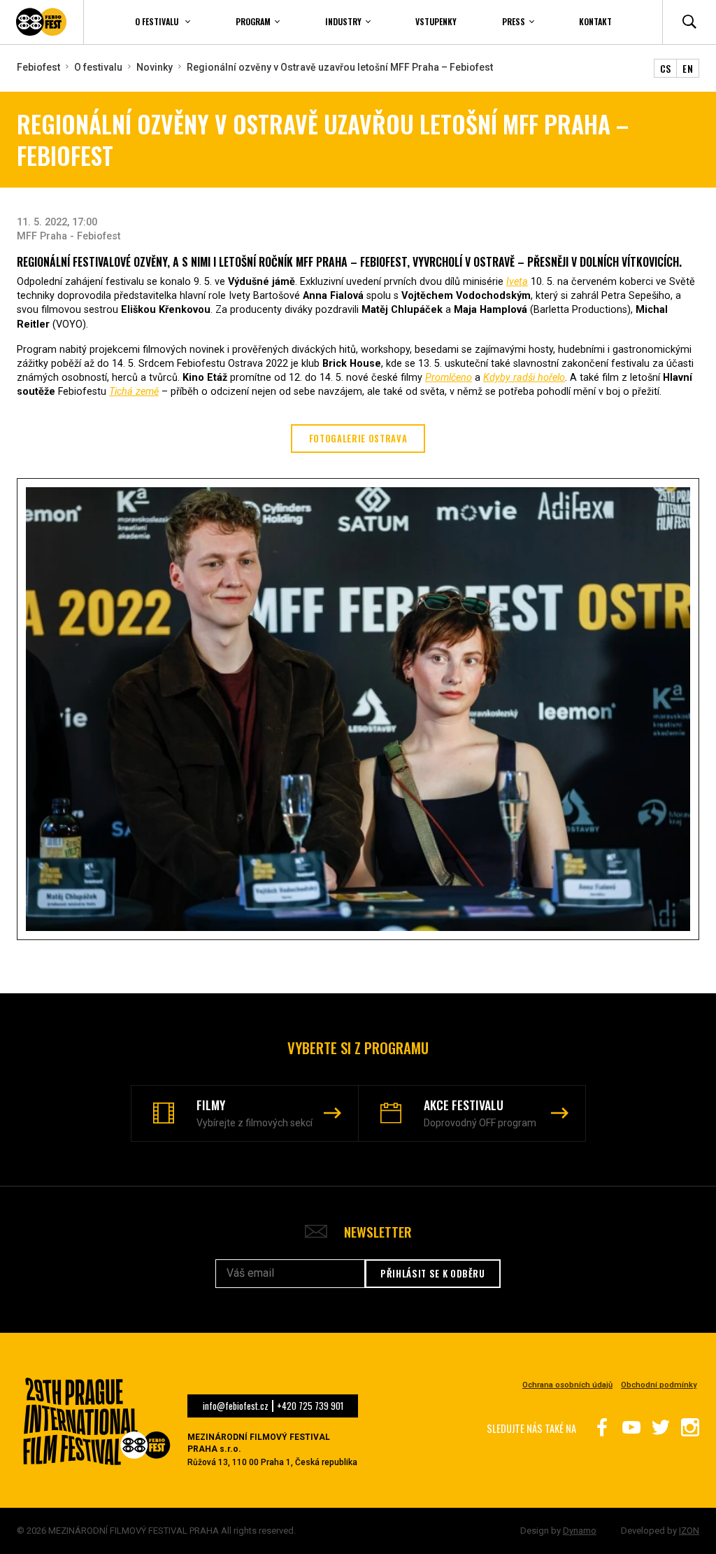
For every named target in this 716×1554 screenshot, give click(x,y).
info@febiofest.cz (235, 1406)
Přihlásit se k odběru (432, 1273)
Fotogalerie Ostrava (358, 438)
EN (687, 68)
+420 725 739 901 (310, 1406)
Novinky (154, 67)
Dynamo (579, 1530)
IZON (689, 1530)
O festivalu (98, 67)
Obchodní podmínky (658, 1385)
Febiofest (38, 67)
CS (665, 68)
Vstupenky (436, 21)
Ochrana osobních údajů (567, 1385)
